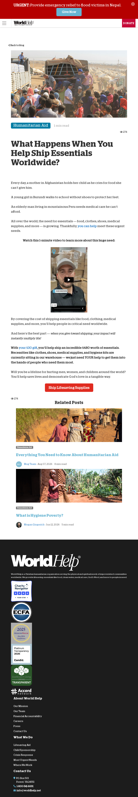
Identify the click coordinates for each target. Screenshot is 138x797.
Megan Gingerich (34, 524)
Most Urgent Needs (25, 760)
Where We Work (22, 765)
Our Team (19, 711)
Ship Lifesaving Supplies (69, 387)
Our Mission (20, 706)
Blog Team (30, 464)
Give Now (69, 11)
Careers (18, 721)
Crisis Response (23, 755)
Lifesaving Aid (21, 745)
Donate (128, 23)
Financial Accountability (27, 716)
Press (16, 726)
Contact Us (20, 731)
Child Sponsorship (24, 750)
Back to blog (17, 45)
